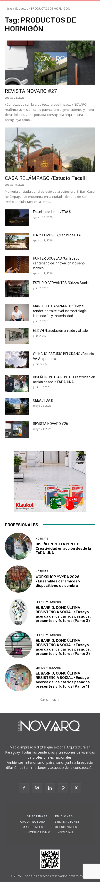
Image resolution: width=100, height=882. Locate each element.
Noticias (42, 538)
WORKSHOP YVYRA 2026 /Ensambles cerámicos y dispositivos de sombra (58, 581)
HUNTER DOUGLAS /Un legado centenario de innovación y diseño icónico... (59, 263)
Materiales (33, 827)
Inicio (8, 9)
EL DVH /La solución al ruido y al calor (61, 331)
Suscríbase (37, 816)
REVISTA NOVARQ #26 (50, 424)
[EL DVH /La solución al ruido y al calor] (17, 336)
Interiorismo (38, 832)
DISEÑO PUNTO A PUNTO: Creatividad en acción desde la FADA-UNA (63, 548)
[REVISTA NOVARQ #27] (50, 62)
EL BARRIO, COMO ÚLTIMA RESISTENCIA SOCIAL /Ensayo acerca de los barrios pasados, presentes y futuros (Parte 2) (63, 647)
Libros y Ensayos (48, 602)
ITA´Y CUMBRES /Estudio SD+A (57, 235)
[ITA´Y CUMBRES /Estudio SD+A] (17, 241)
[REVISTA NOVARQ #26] (17, 429)
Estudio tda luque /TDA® (52, 212)
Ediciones (64, 816)
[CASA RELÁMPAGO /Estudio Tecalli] (50, 149)
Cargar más (48, 700)
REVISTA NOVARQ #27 (31, 91)
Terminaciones (66, 821)
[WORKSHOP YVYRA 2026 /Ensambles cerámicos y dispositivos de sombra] (18, 579)
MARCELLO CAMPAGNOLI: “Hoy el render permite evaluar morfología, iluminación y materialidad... (60, 311)
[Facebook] (24, 788)
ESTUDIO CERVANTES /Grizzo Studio (61, 283)
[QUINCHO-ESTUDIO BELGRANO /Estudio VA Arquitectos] (17, 359)
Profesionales (64, 827)
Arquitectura (33, 821)
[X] (76, 788)
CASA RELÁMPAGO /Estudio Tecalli (46, 178)
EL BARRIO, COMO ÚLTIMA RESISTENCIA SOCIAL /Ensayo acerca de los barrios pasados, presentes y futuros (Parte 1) (63, 680)
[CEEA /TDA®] (17, 406)
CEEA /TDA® (43, 400)
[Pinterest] (63, 788)
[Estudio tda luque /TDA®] (17, 217)
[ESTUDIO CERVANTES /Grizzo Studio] (17, 288)
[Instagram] (37, 788)
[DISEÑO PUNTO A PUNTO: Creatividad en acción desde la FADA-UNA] (17, 383)
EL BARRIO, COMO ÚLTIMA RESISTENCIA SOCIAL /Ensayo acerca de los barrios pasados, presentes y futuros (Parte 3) (63, 614)
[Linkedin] (50, 788)
